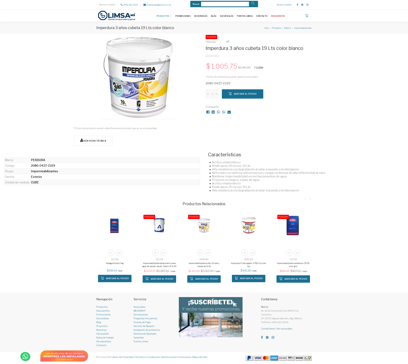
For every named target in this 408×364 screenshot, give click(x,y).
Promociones (183, 16)
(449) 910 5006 (130, 5)
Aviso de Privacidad (123, 357)
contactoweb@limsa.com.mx (158, 5)
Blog (213, 16)
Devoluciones (103, 341)
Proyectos (102, 326)
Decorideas (201, 16)
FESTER (114, 259)
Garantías (139, 337)
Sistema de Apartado (145, 333)
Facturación (102, 333)
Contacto (262, 16)
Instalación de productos (147, 330)
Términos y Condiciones (147, 357)
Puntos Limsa (245, 16)
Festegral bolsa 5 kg (115, 263)
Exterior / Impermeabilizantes (298, 28)
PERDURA (204, 259)
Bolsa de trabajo (105, 337)
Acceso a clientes (284, 5)
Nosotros (101, 330)
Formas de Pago (142, 322)
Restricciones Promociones (176, 357)
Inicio (266, 28)
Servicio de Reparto (144, 326)
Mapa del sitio (200, 357)
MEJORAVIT (140, 310)
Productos (163, 16)
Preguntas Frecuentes (145, 318)
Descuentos (278, 16)
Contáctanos (268, 328)
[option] (138, 78)
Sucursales (226, 16)
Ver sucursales (284, 328)
